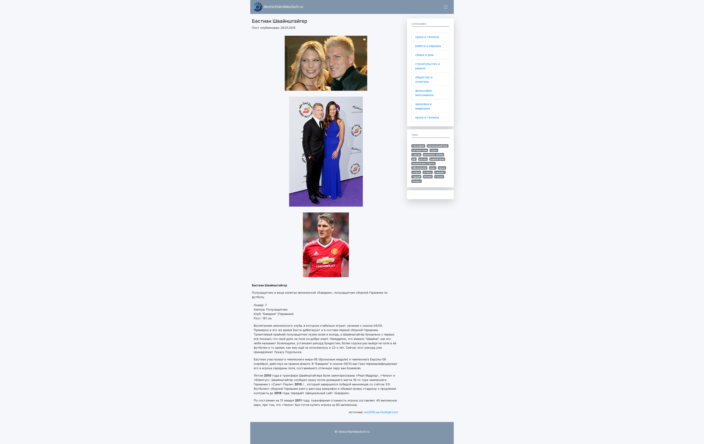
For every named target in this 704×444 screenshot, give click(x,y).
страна (439, 176)
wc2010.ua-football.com (381, 412)
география (418, 145)
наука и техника (427, 37)
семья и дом (424, 55)
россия (423, 159)
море (432, 167)
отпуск (416, 172)
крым (442, 167)
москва (428, 176)
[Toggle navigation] (446, 7)
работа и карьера (428, 46)
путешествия (419, 150)
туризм (416, 154)
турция (416, 176)
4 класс (416, 181)
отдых (433, 150)
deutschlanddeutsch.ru (282, 6)
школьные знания (433, 154)
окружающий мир (438, 145)
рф (414, 159)
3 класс (427, 172)
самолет (440, 172)
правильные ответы (423, 163)
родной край (437, 159)
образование (419, 167)
